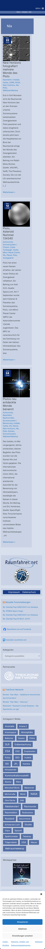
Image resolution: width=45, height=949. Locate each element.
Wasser (34, 842)
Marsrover (29, 787)
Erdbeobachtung (23, 744)
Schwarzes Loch (12, 824)
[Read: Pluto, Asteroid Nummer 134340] (19, 214)
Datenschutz (29, 592)
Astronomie (8, 242)
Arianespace (10, 732)
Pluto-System (8, 431)
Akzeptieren (22, 922)
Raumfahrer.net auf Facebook (19, 629)
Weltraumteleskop (14, 848)
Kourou (8, 782)
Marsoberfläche (12, 788)
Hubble (27, 757)
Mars (18, 781)
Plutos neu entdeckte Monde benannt (9, 404)
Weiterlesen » (9, 192)
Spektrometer (11, 836)
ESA (7, 751)
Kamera (26, 764)
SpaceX (18, 830)
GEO (17, 757)
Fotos (7, 757)
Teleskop (27, 836)
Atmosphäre (27, 732)
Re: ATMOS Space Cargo (13, 611)
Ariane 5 (23, 726)
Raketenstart (12, 806)
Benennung (8, 423)
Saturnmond (24, 819)
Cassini (21, 738)
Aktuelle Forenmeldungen (17, 602)
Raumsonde (30, 806)
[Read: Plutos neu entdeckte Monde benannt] (19, 383)
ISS (7, 763)
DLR (7, 744)
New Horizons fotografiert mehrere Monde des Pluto (12, 69)
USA (24, 842)
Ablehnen (22, 929)
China (32, 738)
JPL (16, 763)
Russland (9, 818)
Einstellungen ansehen (22, 936)
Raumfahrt (7, 80)
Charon (6, 247)
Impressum (38, 942)
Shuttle (28, 824)
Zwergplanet (8, 258)
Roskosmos (27, 812)
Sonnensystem (9, 244)
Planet (9, 255)
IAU (10, 426)
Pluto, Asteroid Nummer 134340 (8, 233)
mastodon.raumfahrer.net (16, 640)
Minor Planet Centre (11, 252)
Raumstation (11, 812)
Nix (17, 85)
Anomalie (9, 726)
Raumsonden (8, 418)
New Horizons (9, 85)
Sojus (7, 830)
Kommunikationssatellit (17, 775)
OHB (22, 800)
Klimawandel (10, 769)
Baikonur (9, 738)
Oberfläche (10, 800)
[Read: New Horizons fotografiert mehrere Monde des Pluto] (19, 48)
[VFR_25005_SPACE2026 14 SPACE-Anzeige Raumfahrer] (21, 874)
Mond (22, 794)
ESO (18, 751)
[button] (41, 894)
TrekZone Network (14, 689)
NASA (34, 793)
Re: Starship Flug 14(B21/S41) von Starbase (20, 607)
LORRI (11, 82)
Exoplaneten (29, 751)
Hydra (5, 82)
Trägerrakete (11, 842)
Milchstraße (10, 794)
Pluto (5, 88)
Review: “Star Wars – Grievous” (15, 702)
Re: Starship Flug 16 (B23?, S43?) (16, 619)
